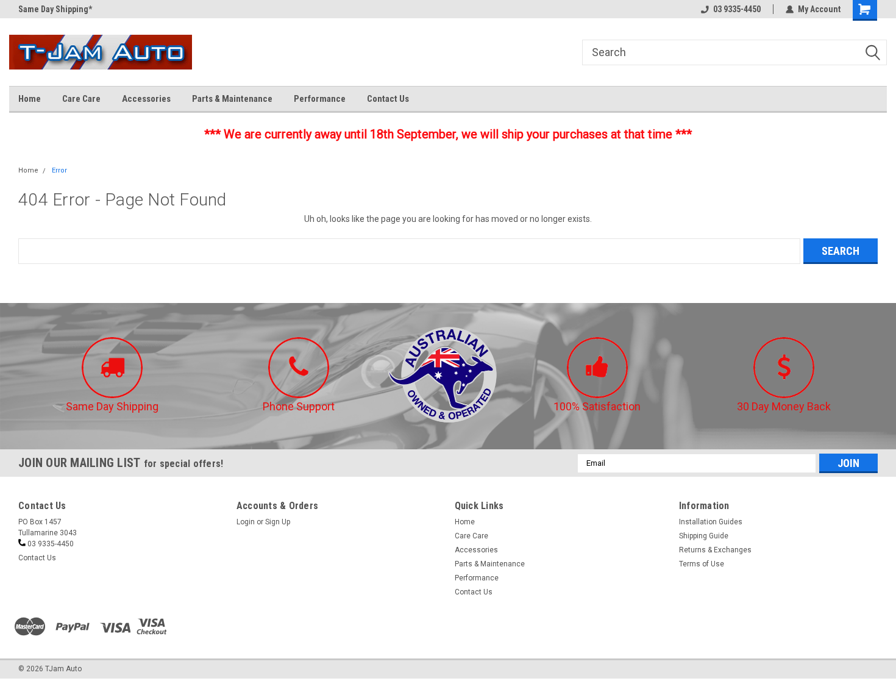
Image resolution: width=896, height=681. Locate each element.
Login (245, 522)
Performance (320, 98)
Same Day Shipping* (55, 9)
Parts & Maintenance (232, 98)
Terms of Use (701, 564)
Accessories (146, 98)
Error (59, 170)
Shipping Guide (703, 536)
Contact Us (388, 98)
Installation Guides (710, 522)
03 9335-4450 (737, 9)
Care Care (81, 98)
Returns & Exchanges (715, 550)
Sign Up (277, 522)
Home (29, 98)
